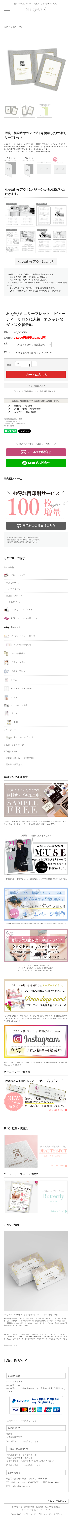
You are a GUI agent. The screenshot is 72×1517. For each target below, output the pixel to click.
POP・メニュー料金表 (21, 688)
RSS (42, 1510)
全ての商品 (9, 567)
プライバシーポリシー (30, 1510)
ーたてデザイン (13, 589)
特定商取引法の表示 (52, 1507)
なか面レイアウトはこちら (36, 261)
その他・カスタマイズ (14, 745)
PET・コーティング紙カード (24, 618)
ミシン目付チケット (22, 645)
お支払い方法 (29, 1507)
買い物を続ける (9, 426)
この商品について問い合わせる (14, 423)
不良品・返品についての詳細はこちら (23, 1465)
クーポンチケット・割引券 (23, 636)
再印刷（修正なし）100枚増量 (20, 758)
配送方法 (39, 1507)
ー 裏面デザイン (13, 602)
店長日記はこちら (10, 1345)
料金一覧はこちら (36, 386)
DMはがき (15, 627)
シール (14, 680)
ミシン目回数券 (18, 653)
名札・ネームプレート (23, 737)
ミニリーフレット (19, 27)
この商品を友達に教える (12, 421)
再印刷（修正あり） (15, 764)
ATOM (48, 1510)
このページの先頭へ (57, 1501)
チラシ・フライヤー (20, 662)
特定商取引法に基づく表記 (13, 419)
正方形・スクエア (14, 595)
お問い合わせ (17, 1507)
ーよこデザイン (13, 583)
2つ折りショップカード (21, 609)
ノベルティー (10, 730)
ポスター (15, 697)
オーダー (15, 713)
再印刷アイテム (11, 751)
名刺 (15, 722)
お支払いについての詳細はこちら (21, 1420)
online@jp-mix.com (21, 1486)
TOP (6, 27)
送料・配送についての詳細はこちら (22, 1441)
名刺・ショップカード (21, 575)
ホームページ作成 (19, 705)
